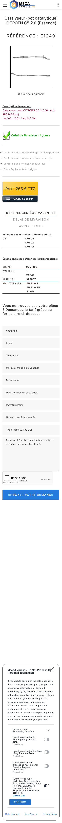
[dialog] (31, 742)
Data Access (30, 814)
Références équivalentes (31, 213)
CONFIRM (20, 802)
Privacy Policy (49, 814)
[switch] (46, 739)
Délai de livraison (31, 219)
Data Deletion (12, 814)
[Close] (53, 670)
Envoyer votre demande (30, 494)
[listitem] (31, 730)
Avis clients (31, 226)
